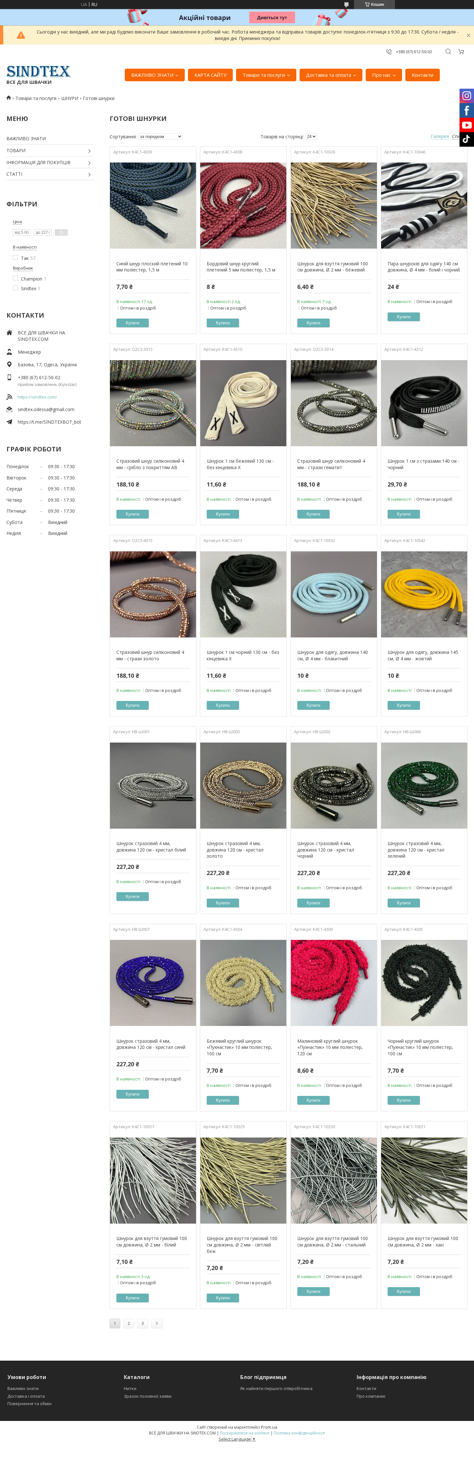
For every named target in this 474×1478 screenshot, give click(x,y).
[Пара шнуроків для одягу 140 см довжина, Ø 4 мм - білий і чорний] (424, 205)
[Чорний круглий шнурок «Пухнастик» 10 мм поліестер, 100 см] (424, 983)
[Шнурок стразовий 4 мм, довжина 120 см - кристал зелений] (424, 785)
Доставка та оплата (328, 75)
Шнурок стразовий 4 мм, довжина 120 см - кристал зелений (416, 849)
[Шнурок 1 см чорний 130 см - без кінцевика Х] (243, 594)
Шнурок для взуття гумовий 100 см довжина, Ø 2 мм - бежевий (332, 267)
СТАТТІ (14, 174)
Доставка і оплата (26, 1396)
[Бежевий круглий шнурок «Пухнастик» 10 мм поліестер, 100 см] (243, 983)
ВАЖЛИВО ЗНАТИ (152, 75)
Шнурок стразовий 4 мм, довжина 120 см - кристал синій (150, 1044)
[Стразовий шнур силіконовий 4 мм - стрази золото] (153, 594)
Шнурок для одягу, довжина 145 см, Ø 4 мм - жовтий (423, 655)
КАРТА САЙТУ (210, 75)
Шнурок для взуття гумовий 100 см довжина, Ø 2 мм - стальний (332, 1241)
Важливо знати (23, 1388)
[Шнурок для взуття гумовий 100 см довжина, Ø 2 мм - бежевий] (334, 205)
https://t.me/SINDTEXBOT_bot (49, 422)
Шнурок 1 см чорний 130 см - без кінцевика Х (243, 655)
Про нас (381, 75)
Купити (132, 322)
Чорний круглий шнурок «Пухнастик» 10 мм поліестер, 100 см (420, 1047)
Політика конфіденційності (299, 1433)
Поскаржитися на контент (245, 1433)
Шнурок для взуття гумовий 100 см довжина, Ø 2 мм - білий (151, 1241)
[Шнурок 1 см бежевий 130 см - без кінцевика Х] (243, 403)
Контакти (422, 75)
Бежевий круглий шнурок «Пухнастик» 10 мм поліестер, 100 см (239, 1047)
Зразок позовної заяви (148, 1396)
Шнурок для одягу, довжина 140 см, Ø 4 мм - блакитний (332, 655)
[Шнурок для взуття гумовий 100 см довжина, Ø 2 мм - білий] (153, 1180)
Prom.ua (269, 1427)
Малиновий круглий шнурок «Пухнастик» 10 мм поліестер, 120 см (330, 1047)
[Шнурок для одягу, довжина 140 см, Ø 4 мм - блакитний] (334, 594)
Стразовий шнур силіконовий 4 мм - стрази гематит (331, 464)
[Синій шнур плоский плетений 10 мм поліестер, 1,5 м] (153, 205)
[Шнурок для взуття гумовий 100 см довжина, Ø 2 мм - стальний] (334, 1180)
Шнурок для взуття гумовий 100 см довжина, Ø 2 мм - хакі (423, 1241)
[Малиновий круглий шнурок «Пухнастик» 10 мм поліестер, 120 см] (334, 983)
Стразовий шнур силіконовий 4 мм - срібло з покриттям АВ (150, 464)
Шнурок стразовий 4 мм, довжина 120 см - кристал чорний (325, 849)
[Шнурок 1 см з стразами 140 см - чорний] (424, 403)
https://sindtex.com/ (37, 397)
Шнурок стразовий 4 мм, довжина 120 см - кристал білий (151, 846)
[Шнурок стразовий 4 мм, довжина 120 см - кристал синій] (153, 983)
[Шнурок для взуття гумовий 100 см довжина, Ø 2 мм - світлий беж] (243, 1180)
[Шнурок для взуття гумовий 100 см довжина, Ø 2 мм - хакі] (424, 1180)
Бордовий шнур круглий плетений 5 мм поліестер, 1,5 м (241, 267)
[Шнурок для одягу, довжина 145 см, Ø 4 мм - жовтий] (424, 594)
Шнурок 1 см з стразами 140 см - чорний (423, 464)
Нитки (130, 1388)
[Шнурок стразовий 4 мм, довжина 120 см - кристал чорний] (334, 785)
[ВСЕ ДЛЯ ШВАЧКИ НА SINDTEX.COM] (38, 71)
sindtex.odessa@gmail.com (46, 409)
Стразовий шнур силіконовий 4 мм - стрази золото (150, 655)
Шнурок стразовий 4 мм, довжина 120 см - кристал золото (235, 849)
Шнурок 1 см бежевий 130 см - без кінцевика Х (240, 464)
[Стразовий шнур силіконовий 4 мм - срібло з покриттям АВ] (153, 403)
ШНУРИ (69, 98)
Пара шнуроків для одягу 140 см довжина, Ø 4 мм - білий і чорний (424, 267)
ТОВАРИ (15, 150)
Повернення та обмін (29, 1403)
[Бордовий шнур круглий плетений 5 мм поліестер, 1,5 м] (243, 205)
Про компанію (371, 1396)
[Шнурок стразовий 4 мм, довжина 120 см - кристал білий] (153, 785)
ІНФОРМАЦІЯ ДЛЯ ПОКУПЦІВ (38, 162)
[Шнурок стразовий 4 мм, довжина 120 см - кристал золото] (243, 785)
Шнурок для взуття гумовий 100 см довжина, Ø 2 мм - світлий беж (242, 1244)
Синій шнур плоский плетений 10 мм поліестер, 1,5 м (152, 267)
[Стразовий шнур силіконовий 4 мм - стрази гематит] (334, 403)
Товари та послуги (263, 75)
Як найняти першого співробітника (276, 1388)
